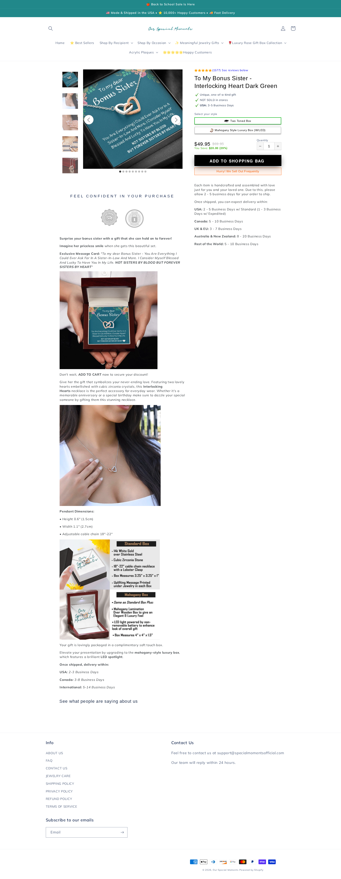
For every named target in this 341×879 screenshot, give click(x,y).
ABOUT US (54, 753)
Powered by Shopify (251, 869)
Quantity (262, 140)
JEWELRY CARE (58, 776)
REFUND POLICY (59, 799)
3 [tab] (126, 172)
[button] (51, 28)
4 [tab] (129, 172)
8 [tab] (142, 172)
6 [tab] (136, 172)
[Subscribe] (122, 832)
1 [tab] (120, 172)
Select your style (205, 114)
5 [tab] (132, 172)
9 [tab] (145, 172)
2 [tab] (123, 172)
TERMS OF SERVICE (61, 806)
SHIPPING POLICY (60, 784)
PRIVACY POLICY (59, 791)
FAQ (49, 760)
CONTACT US (56, 768)
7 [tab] (139, 172)
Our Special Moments (225, 869)
